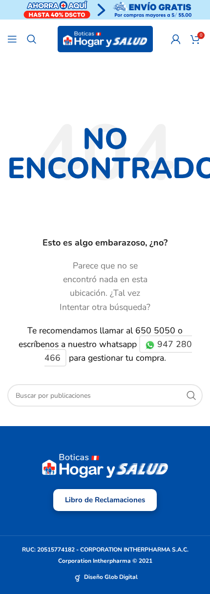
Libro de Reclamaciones (105, 500)
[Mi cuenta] (176, 39)
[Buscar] (32, 39)
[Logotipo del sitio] (105, 38)
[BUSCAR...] (191, 395)
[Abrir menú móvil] (12, 39)
